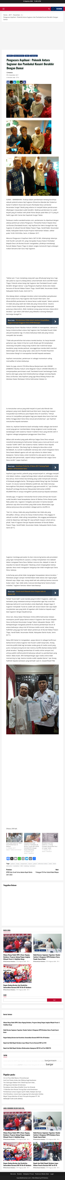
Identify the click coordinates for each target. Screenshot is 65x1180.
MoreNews (35, 1178)
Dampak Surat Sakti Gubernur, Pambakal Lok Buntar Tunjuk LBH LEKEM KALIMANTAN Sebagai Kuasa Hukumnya (31, 846)
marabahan (16, 866)
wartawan (32, 866)
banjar (17, 863)
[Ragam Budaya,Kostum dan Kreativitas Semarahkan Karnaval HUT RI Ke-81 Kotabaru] (17, 973)
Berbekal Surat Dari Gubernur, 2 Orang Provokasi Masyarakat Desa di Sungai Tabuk (49, 845)
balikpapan (25, 1064)
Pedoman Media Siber (42, 1174)
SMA (21, 866)
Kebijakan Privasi (28, 1174)
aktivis (42, 1061)
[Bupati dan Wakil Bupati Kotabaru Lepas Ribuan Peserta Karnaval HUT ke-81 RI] (47, 1151)
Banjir (19, 1061)
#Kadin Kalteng (31, 1064)
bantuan (44, 1064)
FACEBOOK (59, 9)
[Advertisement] (32, 36)
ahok (58, 1061)
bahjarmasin (29, 1061)
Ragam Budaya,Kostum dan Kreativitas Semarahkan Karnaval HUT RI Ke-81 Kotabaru (17, 986)
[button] (3, 9)
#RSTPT (15, 1061)
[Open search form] (49, 8)
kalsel (50, 863)
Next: (47, 870)
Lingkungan (34, 55)
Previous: (19, 872)
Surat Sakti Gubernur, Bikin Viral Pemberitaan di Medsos (14, 844)
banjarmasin (24, 863)
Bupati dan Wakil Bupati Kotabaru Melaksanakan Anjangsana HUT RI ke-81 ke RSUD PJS (27, 1048)
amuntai (5, 1061)
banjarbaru (23, 1061)
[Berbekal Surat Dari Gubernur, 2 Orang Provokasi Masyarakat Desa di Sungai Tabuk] (50, 837)
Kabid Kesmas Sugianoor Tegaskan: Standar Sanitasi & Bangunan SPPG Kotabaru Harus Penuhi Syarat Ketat (46, 957)
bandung (15, 1064)
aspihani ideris (10, 1061)
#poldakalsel (34, 1061)
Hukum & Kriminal (19, 55)
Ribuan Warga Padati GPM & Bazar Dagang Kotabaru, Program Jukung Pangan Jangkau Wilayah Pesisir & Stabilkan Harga (16, 957)
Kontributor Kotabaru (10, 961)
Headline (9, 55)
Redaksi (10, 72)
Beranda (13, 1174)
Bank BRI (37, 1064)
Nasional (13, 950)
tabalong (26, 866)
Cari (4, 995)
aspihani (13, 863)
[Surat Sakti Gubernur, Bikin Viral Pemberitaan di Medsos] (14, 837)
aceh (41, 1064)
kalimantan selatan (43, 863)
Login (52, 1174)
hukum (30, 863)
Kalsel (27, 55)
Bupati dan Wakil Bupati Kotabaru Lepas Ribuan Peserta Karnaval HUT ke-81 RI (24, 1043)
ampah (39, 1061)
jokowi (35, 863)
